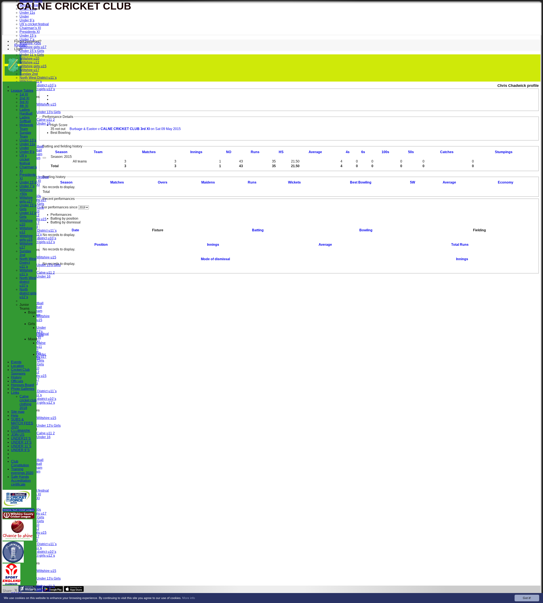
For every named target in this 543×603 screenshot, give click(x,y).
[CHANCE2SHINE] (18, 539)
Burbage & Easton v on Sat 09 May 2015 (125, 129)
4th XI (24, 106)
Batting (258, 230)
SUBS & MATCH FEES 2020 (22, 423)
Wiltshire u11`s (26, 272)
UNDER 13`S (21, 442)
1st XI (24, 94)
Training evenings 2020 (22, 471)
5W (412, 182)
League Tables (22, 90)
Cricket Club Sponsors (20, 371)
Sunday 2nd (29, 74)
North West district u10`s (38, 85)
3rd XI (24, 102)
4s (348, 152)
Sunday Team (25, 134)
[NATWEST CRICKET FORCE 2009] (17, 506)
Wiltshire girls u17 (33, 47)
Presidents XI (30, 32)
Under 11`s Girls (32, 54)
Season (61, 152)
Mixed (32, 339)
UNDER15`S (21, 438)
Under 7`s (27, 39)
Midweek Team (26, 127)
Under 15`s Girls (32, 51)
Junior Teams (24, 306)
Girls (31, 324)
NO (228, 152)
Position (101, 244)
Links (15, 392)
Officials (17, 381)
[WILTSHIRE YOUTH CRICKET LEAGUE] (18, 510)
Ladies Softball (25, 119)
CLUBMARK (20, 431)
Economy (505, 182)
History (16, 377)
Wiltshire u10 (29, 58)
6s (363, 152)
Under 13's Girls (48, 112)
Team (98, 152)
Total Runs (460, 244)
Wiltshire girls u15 (33, 66)
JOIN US (17, 434)
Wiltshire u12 (29, 62)
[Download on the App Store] (74, 591)
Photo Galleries (22, 389)
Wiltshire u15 (46, 104)
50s (411, 152)
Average (449, 182)
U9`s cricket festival (34, 24)
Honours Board (22, 385)
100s (385, 152)
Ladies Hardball (26, 111)
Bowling (365, 230)
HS (281, 152)
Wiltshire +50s (30, 43)
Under (24, 16)
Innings (213, 244)
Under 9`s (27, 20)
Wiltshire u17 (29, 70)
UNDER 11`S (21, 446)
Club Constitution (20, 463)
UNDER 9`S (20, 450)
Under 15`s (28, 35)
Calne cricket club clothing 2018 (28, 402)
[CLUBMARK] (13, 561)
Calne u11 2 (45, 119)
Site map (17, 412)
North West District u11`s (38, 77)
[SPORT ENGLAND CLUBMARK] (11, 583)
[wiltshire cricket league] (18, 517)
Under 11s (27, 12)
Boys (32, 312)
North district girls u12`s (37, 89)
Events (16, 362)
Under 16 (43, 123)
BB (360, 182)
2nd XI (24, 98)
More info (188, 598)
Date (75, 230)
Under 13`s (28, 140)
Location (17, 366)
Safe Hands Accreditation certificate (21, 480)
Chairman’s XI (30, 28)
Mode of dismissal (215, 259)
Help (14, 415)
